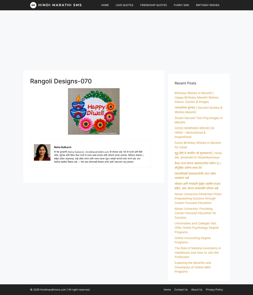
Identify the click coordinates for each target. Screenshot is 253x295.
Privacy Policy (214, 289)
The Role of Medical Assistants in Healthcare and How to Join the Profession (198, 252)
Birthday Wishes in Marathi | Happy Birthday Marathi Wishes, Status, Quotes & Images (197, 97)
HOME (105, 5)
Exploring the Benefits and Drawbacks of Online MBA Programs (193, 267)
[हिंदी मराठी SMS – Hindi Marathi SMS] (56, 5)
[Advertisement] (126, 40)
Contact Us (181, 289)
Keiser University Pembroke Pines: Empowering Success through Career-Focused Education (198, 198)
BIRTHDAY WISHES (207, 5)
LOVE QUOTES (124, 5)
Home (167, 289)
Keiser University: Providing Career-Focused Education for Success (195, 213)
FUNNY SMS (181, 5)
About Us (196, 289)
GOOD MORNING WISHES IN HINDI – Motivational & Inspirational (194, 132)
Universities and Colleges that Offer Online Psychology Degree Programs (197, 228)
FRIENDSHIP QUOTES (153, 5)
